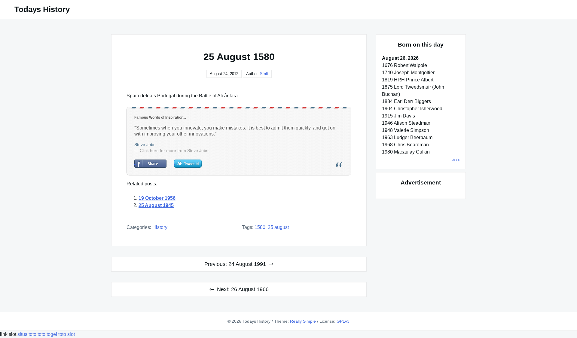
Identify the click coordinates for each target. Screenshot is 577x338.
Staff (264, 74)
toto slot (66, 334)
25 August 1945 (156, 205)
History (159, 227)
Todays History (42, 9)
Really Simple (303, 321)
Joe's (455, 159)
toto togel (47, 334)
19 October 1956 (157, 198)
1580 (260, 227)
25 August (278, 227)
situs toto (27, 334)
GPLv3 (343, 321)
